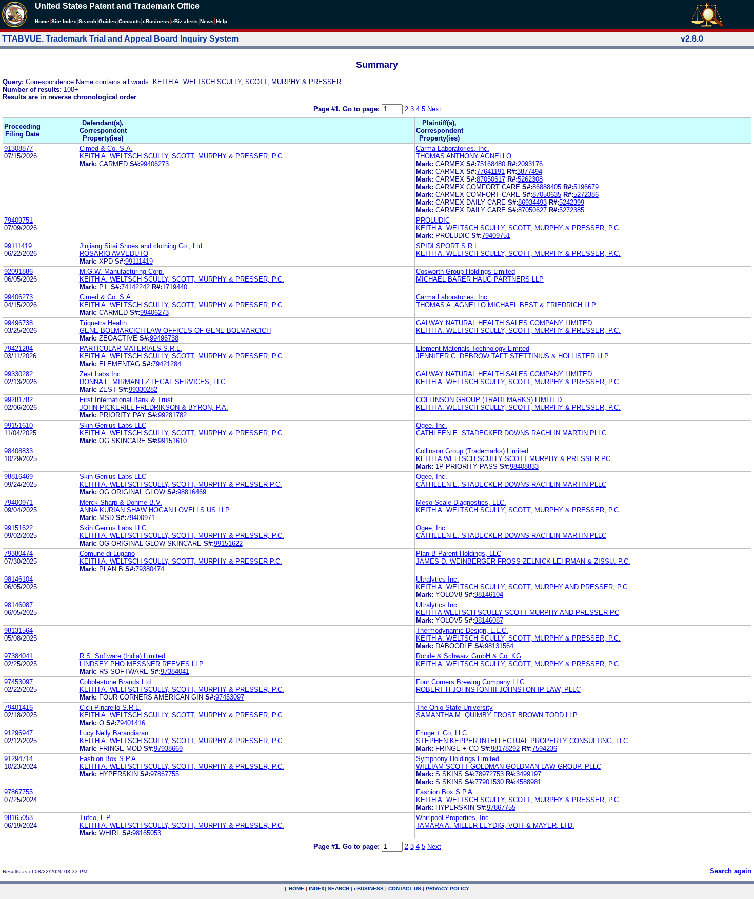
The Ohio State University (454, 707)
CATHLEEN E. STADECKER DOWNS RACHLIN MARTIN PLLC (511, 433)
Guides (107, 21)
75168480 (491, 164)
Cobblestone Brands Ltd (115, 682)
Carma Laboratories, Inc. (452, 148)
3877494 (529, 171)
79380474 (18, 553)
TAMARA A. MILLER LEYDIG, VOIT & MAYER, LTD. (495, 825)
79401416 (18, 707)
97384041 (18, 656)
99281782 (18, 400)
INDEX (317, 888)
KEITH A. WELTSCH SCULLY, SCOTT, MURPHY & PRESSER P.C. (181, 484)
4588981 (528, 782)
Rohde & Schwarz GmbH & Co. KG (468, 656)
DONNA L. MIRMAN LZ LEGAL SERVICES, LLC (152, 382)
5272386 (586, 194)
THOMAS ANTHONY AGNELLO (463, 156)
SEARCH (338, 888)
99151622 (18, 528)
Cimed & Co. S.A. (106, 148)
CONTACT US (404, 888)
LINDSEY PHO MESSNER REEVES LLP (142, 664)
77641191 (491, 171)
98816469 (18, 477)
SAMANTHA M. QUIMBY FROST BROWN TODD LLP (497, 715)
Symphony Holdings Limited (457, 759)
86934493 (532, 202)
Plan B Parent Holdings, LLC (458, 553)
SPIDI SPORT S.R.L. (448, 246)
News (207, 21)
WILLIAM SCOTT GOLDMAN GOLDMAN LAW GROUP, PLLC (508, 766)
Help (221, 21)
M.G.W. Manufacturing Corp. (122, 271)
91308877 (18, 148)
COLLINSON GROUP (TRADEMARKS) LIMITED (489, 400)
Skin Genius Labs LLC (113, 425)
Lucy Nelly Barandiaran (114, 733)
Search (87, 21)
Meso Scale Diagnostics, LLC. (461, 502)
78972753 (489, 774)
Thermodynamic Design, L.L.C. (462, 630)
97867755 (164, 774)
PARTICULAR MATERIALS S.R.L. (131, 348)
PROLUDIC (433, 220)
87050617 (491, 179)
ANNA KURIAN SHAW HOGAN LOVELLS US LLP (155, 510)
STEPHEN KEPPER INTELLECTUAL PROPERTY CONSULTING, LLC (522, 741)
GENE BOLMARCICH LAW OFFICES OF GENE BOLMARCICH (175, 330)
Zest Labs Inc (100, 374)
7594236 (544, 748)
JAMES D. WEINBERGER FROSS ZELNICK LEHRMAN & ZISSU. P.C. (523, 561)
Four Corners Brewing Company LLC (470, 682)
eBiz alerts (184, 21)
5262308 (530, 179)
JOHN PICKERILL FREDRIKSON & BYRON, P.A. (154, 407)
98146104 (18, 579)
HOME (296, 888)
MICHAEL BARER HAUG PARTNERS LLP (480, 279)
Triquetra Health (103, 323)
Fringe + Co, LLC (441, 733)
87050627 (532, 210)
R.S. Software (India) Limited (122, 656)
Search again (730, 871)
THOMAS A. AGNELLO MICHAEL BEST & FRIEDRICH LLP (506, 305)
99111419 (18, 246)
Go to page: (362, 109)
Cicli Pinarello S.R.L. (110, 707)
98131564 (18, 630)
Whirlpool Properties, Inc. (453, 818)
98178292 (505, 748)
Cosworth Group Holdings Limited (465, 271)
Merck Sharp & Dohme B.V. (121, 502)
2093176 (530, 164)
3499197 (528, 774)
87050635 (546, 194)
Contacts (129, 21)
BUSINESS (369, 888)
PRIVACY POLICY (447, 888)
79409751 (18, 220)
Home (42, 21)
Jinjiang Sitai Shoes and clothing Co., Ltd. (142, 246)
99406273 (154, 164)
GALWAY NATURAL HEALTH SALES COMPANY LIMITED (504, 323)
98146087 (18, 605)
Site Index (63, 21)
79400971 (18, 502)
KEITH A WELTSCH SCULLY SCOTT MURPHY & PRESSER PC (513, 459)
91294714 (18, 759)
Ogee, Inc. (431, 425)
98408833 (18, 451)
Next (434, 109)
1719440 (174, 287)
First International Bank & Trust (126, 400)
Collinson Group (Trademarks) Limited (472, 451)
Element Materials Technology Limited (472, 348)
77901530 (489, 782)
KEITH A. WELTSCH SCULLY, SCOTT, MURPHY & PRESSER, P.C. (182, 156)
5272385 (571, 210)
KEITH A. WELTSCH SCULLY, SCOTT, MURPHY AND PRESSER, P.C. (522, 587)
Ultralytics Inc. (437, 579)
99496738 (18, 323)
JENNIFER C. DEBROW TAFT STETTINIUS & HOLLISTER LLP (512, 356)
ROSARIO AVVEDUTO (114, 253)
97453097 (18, 682)
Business (156, 21)
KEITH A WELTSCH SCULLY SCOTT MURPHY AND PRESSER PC (517, 612)
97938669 (168, 748)
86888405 (546, 187)
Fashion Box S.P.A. (109, 759)
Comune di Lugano (107, 553)
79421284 (18, 348)
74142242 (135, 287)
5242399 (571, 202)
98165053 (18, 818)
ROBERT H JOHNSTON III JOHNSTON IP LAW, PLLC (498, 689)
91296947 (18, 733)
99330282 (18, 374)
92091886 (18, 271)
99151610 (18, 425)
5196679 (586, 187)
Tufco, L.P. (96, 818)
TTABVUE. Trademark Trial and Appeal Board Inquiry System (120, 38)
